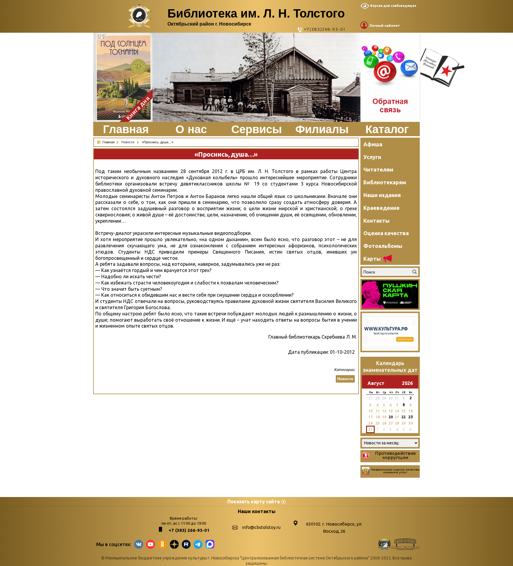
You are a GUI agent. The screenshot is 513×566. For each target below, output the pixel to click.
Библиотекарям (384, 182)
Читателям (378, 169)
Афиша (372, 144)
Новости (128, 142)
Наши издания (382, 195)
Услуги (372, 157)
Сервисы (256, 129)
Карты (372, 259)
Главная (126, 129)
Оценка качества (386, 233)
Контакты (376, 221)
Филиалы (322, 129)
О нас (191, 129)
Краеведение (381, 208)
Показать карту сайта (253, 501)
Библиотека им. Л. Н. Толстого (256, 13)
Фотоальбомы (382, 246)
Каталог (387, 129)
